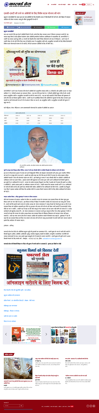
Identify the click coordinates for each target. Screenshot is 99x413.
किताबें (80, 4)
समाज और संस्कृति (62, 4)
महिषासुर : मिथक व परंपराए (11, 311)
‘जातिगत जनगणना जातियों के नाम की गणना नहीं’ (76, 375)
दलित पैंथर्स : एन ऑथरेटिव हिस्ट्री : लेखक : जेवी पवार (19, 300)
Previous (4, 334)
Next (47, 334)
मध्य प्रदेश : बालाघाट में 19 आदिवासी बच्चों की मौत (76, 358)
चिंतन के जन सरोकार (10, 321)
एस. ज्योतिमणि (68, 378)
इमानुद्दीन (5, 385)
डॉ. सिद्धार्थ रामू (38, 361)
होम (48, 4)
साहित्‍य (69, 4)
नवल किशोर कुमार (8, 23)
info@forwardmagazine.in (52, 239)
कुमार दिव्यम (37, 380)
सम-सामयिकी (53, 4)
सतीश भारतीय (68, 361)
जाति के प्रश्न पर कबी (10, 316)
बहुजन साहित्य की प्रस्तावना (12, 295)
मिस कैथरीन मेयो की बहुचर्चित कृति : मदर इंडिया (17, 290)
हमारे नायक (74, 4)
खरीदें (83, 4)
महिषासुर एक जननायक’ (10, 306)
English (89, 4)
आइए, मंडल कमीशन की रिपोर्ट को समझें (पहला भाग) (46, 358)
